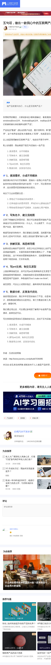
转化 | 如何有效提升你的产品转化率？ (19, 623)
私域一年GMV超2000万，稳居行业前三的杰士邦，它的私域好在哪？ (20, 483)
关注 (25, 27)
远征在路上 (14, 529)
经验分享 (35, 418)
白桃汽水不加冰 (14, 27)
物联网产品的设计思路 (12, 653)
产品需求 (10, 418)
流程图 (22, 418)
